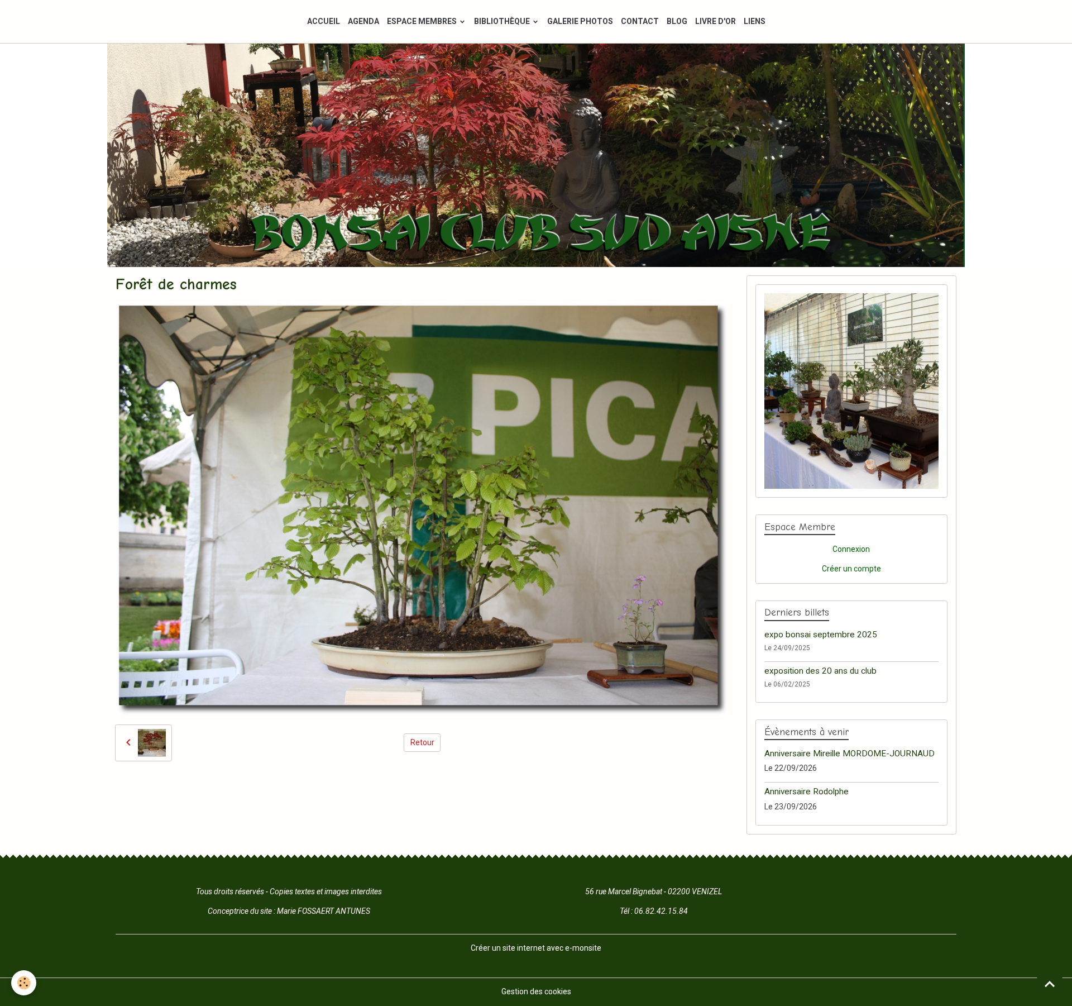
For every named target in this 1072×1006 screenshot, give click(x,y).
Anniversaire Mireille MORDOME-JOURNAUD (849, 753)
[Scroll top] (1050, 984)
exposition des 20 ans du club (820, 671)
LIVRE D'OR (715, 21)
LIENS (754, 21)
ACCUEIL (323, 21)
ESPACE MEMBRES (422, 21)
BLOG (677, 21)
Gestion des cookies (536, 991)
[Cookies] (23, 982)
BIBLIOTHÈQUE (503, 21)
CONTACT (640, 21)
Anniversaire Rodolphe (806, 791)
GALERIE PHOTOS (580, 21)
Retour (422, 742)
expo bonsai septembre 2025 (820, 635)
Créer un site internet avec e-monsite (536, 947)
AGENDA (363, 21)
